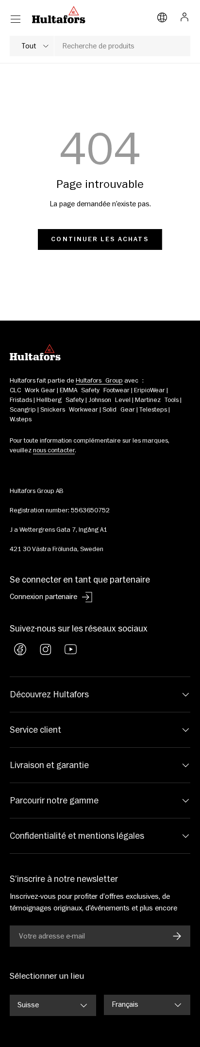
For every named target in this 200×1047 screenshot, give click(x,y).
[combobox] (100, 46)
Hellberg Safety (60, 400)
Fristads (21, 400)
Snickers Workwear (69, 409)
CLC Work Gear (32, 390)
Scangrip (23, 409)
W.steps (21, 419)
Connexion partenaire (43, 596)
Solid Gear (118, 409)
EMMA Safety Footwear (95, 390)
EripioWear (149, 390)
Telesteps (153, 409)
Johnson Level (109, 400)
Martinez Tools (157, 400)
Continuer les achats (100, 239)
